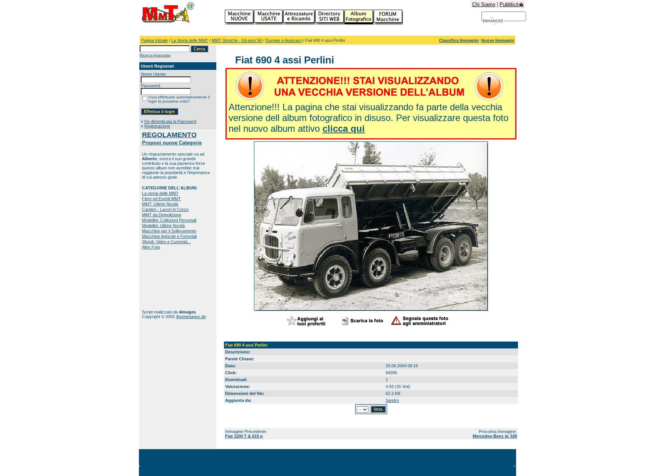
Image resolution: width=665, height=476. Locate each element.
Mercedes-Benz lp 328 (495, 436)
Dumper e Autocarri (284, 40)
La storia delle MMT (160, 193)
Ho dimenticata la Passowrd (170, 121)
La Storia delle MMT (189, 40)
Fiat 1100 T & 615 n (244, 436)
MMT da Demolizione (161, 214)
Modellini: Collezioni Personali (169, 220)
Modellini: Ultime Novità (163, 225)
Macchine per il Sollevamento (169, 231)
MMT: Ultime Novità (160, 204)
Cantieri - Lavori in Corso (165, 209)
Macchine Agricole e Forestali (169, 236)
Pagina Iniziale (154, 40)
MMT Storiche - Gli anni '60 (237, 40)
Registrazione (157, 126)
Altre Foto (151, 247)
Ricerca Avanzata (155, 55)
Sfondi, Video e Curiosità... (166, 241)
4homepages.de (191, 316)
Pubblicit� (512, 4)
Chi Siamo (483, 4)
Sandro (392, 400)
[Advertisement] (166, 279)
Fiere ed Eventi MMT (161, 198)
